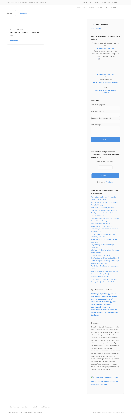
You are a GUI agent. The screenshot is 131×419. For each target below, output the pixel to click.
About (90, 2)
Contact (114, 2)
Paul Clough (113, 377)
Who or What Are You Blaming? (101, 223)
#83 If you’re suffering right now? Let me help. (24, 34)
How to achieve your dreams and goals (104, 279)
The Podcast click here (105, 48)
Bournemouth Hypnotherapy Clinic (103, 302)
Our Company (14, 407)
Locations (25, 407)
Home (85, 2)
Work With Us (45, 407)
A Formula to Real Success (100, 276)
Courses (103, 2)
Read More (14, 40)
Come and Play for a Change (100, 255)
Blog (109, 2)
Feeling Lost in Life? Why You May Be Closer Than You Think (104, 383)
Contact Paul (96, 28)
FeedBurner (110, 182)
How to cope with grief (104, 299)
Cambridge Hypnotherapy (100, 294)
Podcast (96, 2)
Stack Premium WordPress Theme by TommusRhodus (108, 412)
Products (35, 407)
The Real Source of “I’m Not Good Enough (105, 258)
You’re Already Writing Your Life (101, 226)
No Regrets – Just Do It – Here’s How (103, 282)
